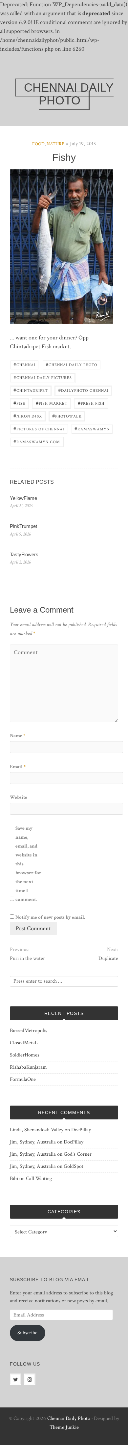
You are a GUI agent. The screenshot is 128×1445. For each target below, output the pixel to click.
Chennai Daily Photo (71, 364)
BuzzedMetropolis (28, 1030)
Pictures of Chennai (38, 428)
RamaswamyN (92, 428)
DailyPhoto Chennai (83, 390)
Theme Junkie (64, 1427)
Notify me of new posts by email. (50, 917)
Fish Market (52, 403)
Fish (19, 403)
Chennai (24, 364)
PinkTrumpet (23, 526)
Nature (55, 144)
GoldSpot (73, 1166)
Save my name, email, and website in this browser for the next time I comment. (28, 864)
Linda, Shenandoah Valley (36, 1129)
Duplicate (108, 958)
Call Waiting (39, 1178)
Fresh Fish (91, 403)
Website (18, 797)
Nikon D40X (27, 415)
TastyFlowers (24, 554)
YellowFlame (23, 498)
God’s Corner (78, 1154)
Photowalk (67, 415)
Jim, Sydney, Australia (33, 1142)
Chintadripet (30, 390)
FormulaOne (23, 1079)
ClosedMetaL (24, 1042)
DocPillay (81, 1129)
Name (17, 736)
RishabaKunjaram (28, 1067)
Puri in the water (27, 958)
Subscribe (27, 1332)
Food (38, 144)
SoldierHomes (24, 1055)
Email (18, 767)
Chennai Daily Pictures (42, 377)
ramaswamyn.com (36, 441)
